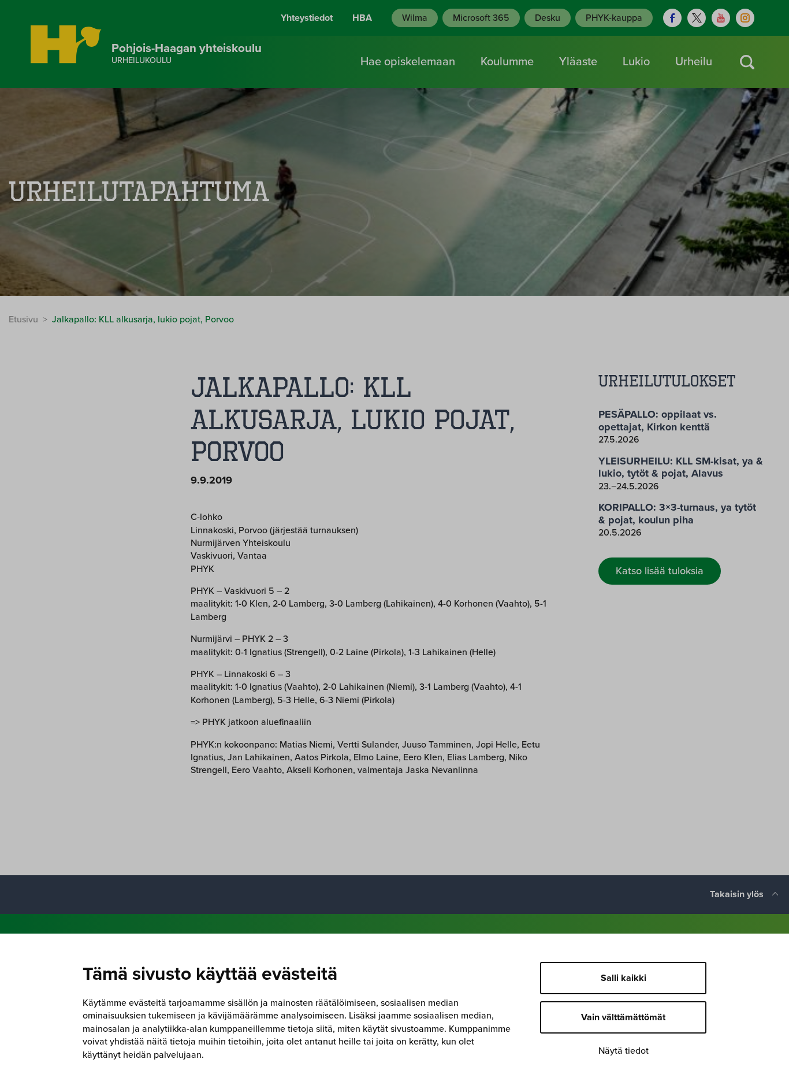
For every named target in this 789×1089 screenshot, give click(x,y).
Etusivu (23, 319)
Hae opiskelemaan (407, 62)
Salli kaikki (623, 978)
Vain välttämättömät (623, 1017)
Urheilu (693, 62)
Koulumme (507, 62)
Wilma (414, 18)
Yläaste (578, 62)
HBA (362, 18)
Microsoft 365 (481, 18)
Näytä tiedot (623, 1051)
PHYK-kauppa (614, 18)
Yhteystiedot (307, 18)
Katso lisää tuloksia (660, 570)
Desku (547, 18)
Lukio (636, 62)
